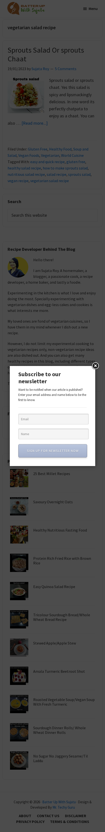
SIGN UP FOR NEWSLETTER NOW (53, 451)
